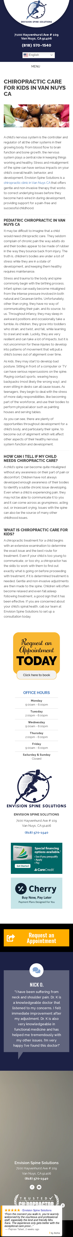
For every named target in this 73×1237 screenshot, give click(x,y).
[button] (36, 937)
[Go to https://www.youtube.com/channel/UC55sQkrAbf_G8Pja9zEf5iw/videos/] (38, 1188)
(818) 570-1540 (36, 45)
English (33, 54)
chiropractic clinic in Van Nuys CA (27, 183)
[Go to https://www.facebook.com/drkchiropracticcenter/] (32, 1188)
